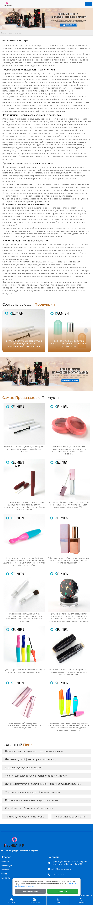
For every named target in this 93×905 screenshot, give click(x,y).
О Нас (58, 900)
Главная (4, 33)
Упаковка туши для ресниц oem (24, 767)
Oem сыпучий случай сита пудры (24, 816)
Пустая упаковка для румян (70, 816)
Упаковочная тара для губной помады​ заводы (32, 792)
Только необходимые (30, 891)
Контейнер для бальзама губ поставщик (29, 808)
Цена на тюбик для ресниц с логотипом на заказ (34, 751)
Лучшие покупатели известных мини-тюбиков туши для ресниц (43, 784)
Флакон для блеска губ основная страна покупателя (36, 775)
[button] (86, 330)
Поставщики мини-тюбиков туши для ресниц (32, 800)
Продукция (35, 900)
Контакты (81, 900)
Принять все (62, 891)
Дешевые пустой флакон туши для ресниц (30, 759)
